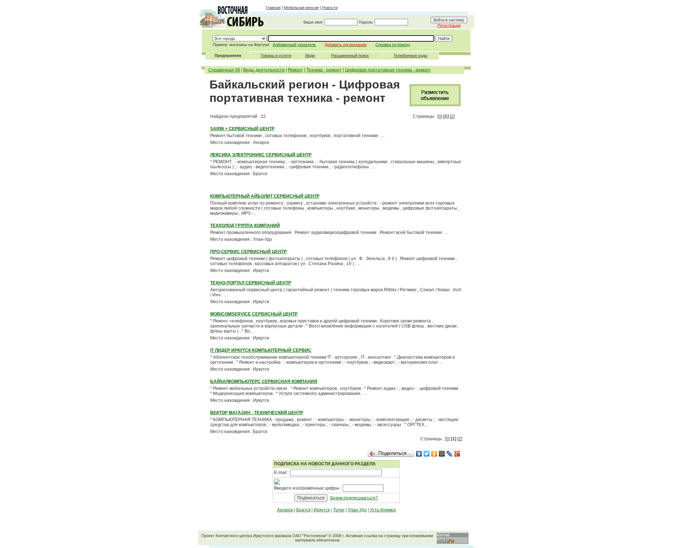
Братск (303, 509)
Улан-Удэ (357, 509)
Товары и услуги (276, 55)
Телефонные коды (410, 55)
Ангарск (285, 509)
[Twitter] (427, 453)
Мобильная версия (301, 7)
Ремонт (295, 70)
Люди (310, 55)
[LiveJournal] (449, 453)
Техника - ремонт (324, 70)
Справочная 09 (224, 70)
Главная (273, 7)
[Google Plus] (457, 453)
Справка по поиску (392, 44)
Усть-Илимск (383, 509)
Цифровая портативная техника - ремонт (388, 70)
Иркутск (322, 509)
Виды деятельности (264, 70)
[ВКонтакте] (419, 453)
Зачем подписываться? (354, 497)
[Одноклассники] (434, 453)
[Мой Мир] (442, 453)
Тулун (339, 509)
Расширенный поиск (350, 55)
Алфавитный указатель (294, 44)
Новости (330, 7)
